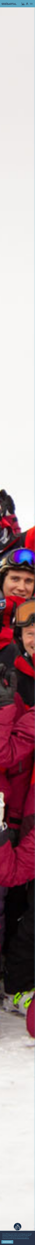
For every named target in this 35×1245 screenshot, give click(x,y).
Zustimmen (7, 1242)
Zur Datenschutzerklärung (22, 1238)
